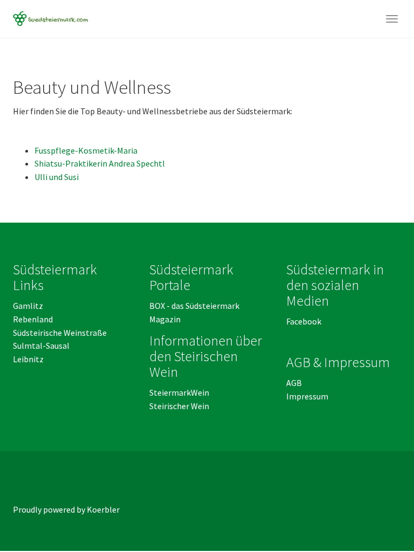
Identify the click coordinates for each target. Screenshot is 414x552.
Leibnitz (28, 359)
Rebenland (33, 319)
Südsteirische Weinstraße (60, 332)
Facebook (303, 321)
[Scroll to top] (379, 517)
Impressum (307, 396)
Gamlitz (28, 305)
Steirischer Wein (179, 406)
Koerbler (103, 509)
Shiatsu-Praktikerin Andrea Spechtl (99, 163)
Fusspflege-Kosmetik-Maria (85, 150)
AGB (294, 382)
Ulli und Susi (56, 176)
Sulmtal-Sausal (41, 345)
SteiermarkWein (179, 392)
